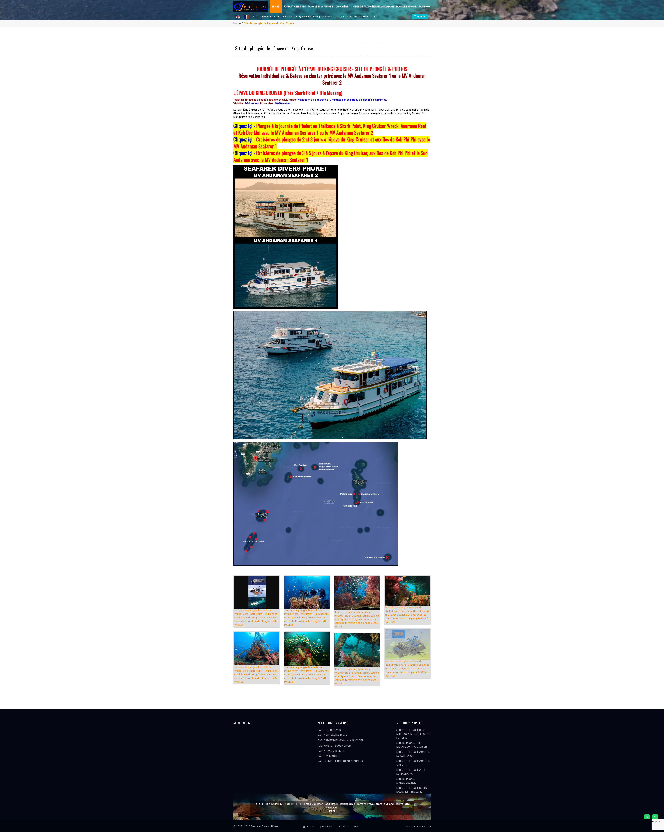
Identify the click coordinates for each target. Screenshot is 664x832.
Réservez (422, 16)
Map (358, 826)
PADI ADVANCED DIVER (331, 751)
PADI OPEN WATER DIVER (332, 735)
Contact (309, 826)
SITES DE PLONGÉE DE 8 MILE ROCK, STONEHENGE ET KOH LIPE (413, 734)
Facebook (327, 826)
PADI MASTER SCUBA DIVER (334, 745)
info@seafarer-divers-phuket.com (314, 16)
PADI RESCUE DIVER (329, 730)
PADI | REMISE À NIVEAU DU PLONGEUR (340, 761)
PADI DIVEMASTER (329, 756)
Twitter (345, 826)
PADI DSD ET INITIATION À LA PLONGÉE (340, 740)
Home (275, 6)
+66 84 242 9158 (270, 16)
